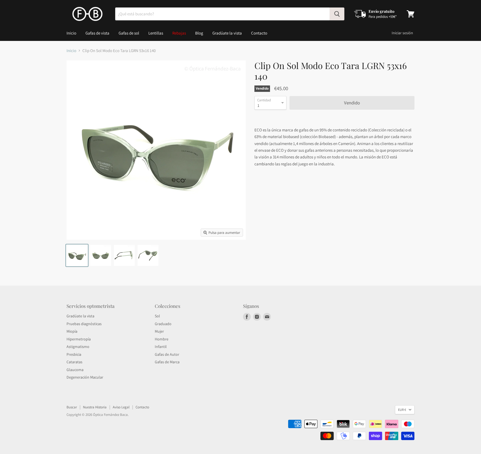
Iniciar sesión (402, 32)
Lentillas (155, 33)
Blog (199, 33)
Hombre (161, 339)
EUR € (402, 410)
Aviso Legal (121, 407)
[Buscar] (337, 14)
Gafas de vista (97, 33)
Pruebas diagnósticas (84, 323)
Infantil (161, 346)
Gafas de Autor (167, 354)
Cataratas (74, 361)
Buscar (72, 407)
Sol (157, 315)
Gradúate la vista (227, 33)
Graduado (163, 323)
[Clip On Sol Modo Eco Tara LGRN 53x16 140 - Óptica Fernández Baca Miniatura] (77, 255)
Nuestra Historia (95, 407)
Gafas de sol (129, 33)
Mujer (159, 331)
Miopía (72, 331)
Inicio (71, 33)
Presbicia (74, 354)
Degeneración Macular (85, 377)
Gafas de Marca (167, 361)
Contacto (259, 33)
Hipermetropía (79, 339)
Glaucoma (75, 369)
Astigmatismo (78, 346)
